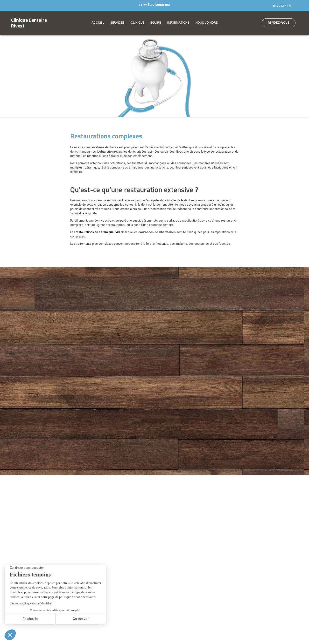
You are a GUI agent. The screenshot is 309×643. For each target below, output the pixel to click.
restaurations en (97, 232)
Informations (178, 22)
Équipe (155, 22)
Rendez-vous (278, 22)
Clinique (137, 22)
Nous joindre (207, 22)
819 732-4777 (282, 5)
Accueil (97, 22)
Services (117, 22)
